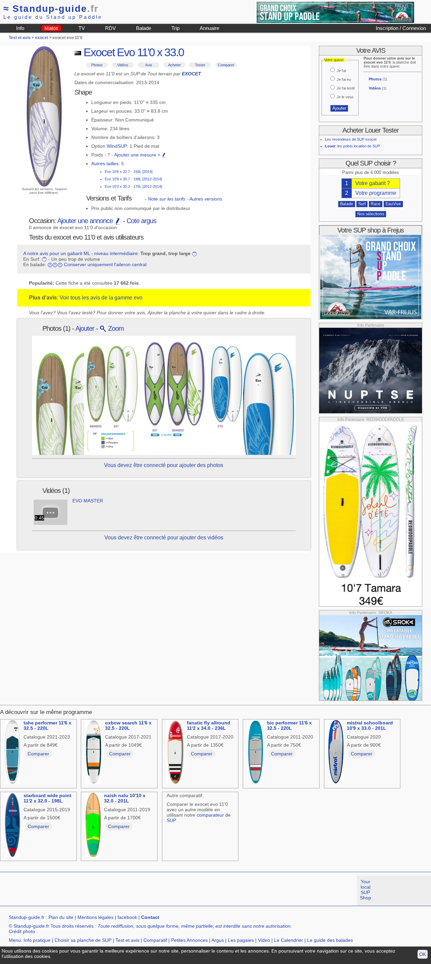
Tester (200, 65)
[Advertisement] (122, 891)
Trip (175, 28)
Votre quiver (334, 60)
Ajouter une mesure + (138, 154)
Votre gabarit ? (372, 183)
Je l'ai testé (346, 88)
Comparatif (155, 940)
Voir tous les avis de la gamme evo (101, 297)
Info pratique (37, 940)
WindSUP (117, 146)
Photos (97, 65)
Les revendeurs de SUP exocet (350, 139)
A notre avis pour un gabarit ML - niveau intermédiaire (80, 253)
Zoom (115, 328)
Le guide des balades (330, 940)
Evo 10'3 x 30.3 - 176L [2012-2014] (133, 186)
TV (81, 28)
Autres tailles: (105, 163)
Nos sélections (370, 214)
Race (375, 204)
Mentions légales (95, 917)
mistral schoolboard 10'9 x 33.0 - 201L (370, 725)
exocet (41, 37)
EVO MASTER (87, 500)
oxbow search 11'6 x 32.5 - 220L (128, 725)
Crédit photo (22, 931)
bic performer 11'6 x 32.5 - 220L (289, 725)
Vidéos (122, 65)
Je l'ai (341, 71)
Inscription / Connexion (401, 28)
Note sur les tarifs (166, 199)
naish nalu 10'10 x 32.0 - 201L (124, 798)
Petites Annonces (189, 940)
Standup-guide (51, 8)
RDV (110, 28)
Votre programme (375, 193)
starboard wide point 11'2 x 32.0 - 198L (47, 798)
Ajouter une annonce (85, 220)
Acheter (174, 65)
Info (20, 28)
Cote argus (141, 220)
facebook (127, 917)
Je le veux (345, 97)
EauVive (393, 204)
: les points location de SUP (352, 146)
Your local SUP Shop (365, 889)
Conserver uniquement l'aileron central (105, 264)
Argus (217, 940)
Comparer (226, 65)
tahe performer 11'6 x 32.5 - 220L (47, 725)
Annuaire (209, 28)
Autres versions (205, 199)
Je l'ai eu (344, 79)
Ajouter (84, 328)
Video (264, 940)
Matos (51, 28)
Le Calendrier (288, 940)
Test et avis (127, 940)
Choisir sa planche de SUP (83, 940)
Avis (148, 65)
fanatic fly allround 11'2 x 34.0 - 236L (208, 725)
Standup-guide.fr (26, 917)
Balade (143, 28)
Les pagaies (241, 940)
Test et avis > (22, 37)
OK (422, 954)
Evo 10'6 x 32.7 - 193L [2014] (129, 172)
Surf (362, 204)
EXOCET (191, 73)
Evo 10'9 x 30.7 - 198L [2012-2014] (133, 179)
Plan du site (60, 917)
